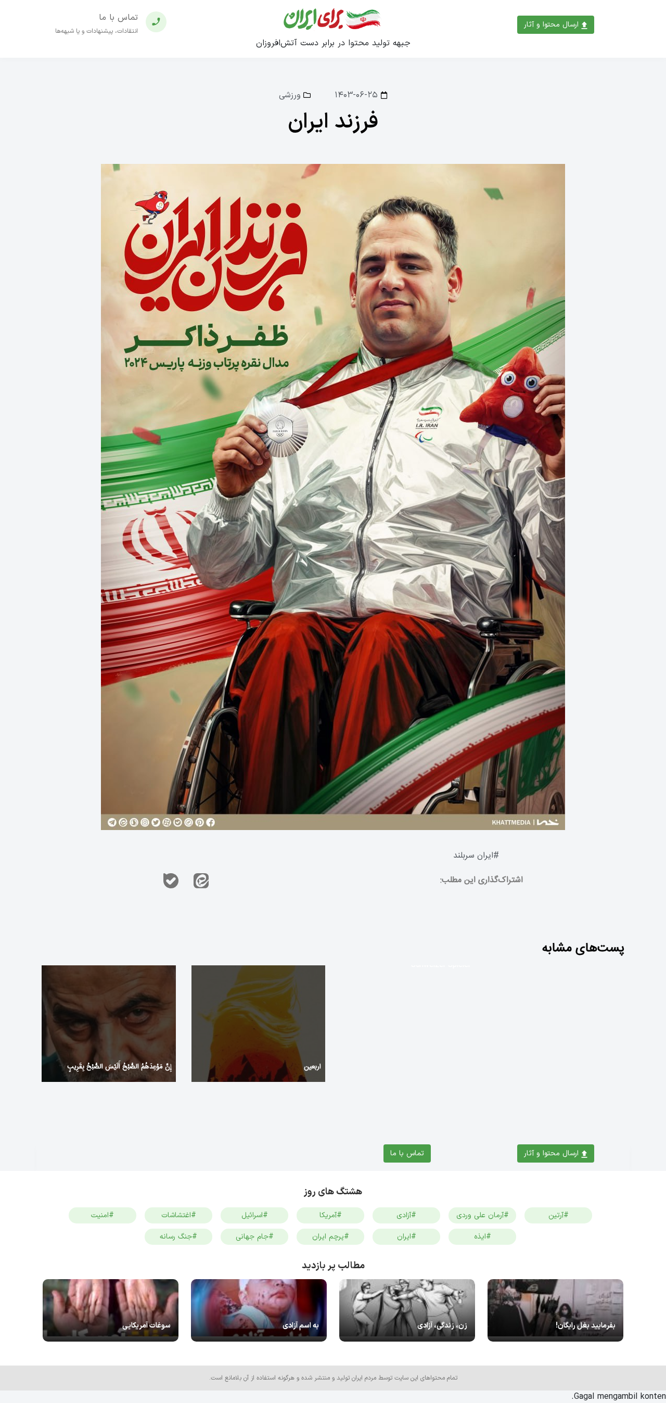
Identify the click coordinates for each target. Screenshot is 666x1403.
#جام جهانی (255, 1236)
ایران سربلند (473, 856)
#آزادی (406, 1215)
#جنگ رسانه (178, 1236)
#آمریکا (330, 1215)
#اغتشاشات (178, 1215)
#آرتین (558, 1215)
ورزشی (290, 95)
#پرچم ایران (330, 1236)
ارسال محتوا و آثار (552, 24)
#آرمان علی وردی (482, 1215)
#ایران (406, 1236)
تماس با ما (407, 1153)
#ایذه (482, 1236)
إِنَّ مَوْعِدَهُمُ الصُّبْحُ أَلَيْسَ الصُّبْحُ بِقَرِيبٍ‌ (119, 1067)
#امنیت (102, 1215)
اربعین (312, 1067)
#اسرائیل (254, 1215)
